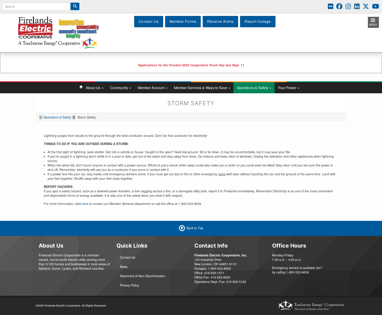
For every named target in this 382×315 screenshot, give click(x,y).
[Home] (61, 32)
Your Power (287, 87)
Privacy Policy (129, 285)
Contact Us (127, 257)
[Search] (75, 6)
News (124, 266)
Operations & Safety (253, 87)
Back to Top (195, 227)
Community (119, 87)
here (85, 203)
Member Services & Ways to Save (201, 87)
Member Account (151, 87)
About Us (93, 87)
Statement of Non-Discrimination (142, 276)
